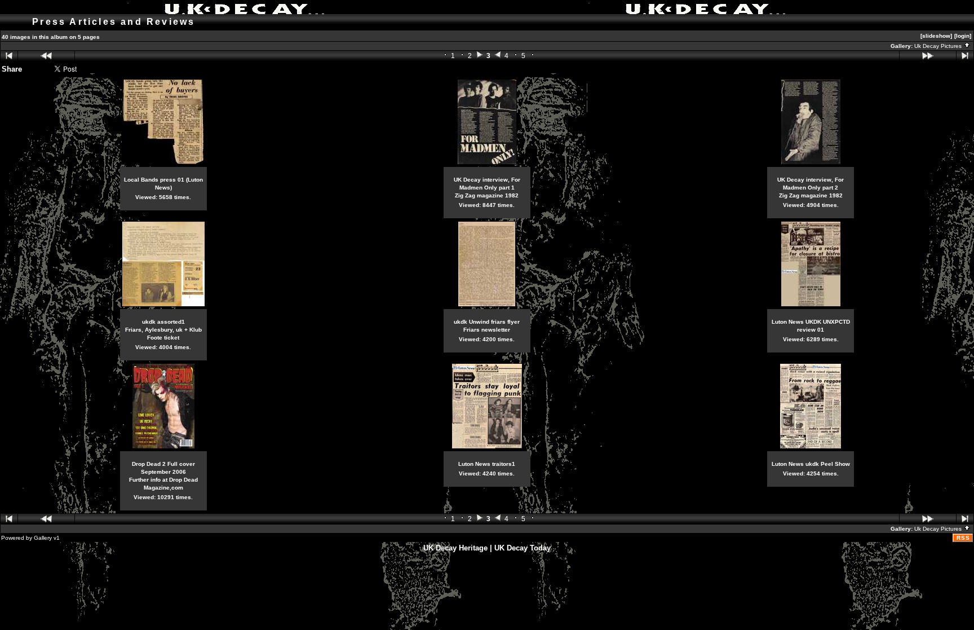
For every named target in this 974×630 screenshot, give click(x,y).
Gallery (43, 538)
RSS (963, 538)
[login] (962, 36)
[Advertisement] (487, 579)
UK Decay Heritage (455, 548)
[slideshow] (936, 36)
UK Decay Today (522, 548)
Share (12, 69)
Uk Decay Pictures (938, 46)
